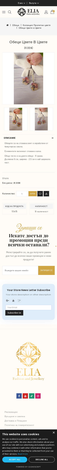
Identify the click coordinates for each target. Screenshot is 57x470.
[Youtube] (13, 300)
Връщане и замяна (15, 416)
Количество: (8, 193)
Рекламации (11, 411)
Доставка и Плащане (16, 420)
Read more (23, 454)
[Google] (7, 300)
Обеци (15, 25)
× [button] (53, 433)
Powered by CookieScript (28, 467)
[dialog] (28, 449)
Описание (10, 138)
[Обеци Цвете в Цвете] (28, 78)
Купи (32, 193)
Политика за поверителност (19, 425)
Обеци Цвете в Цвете (30, 27)
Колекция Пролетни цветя (37, 25)
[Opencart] (19, 300)
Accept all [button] (15, 459)
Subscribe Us (14, 312)
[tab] (28, 138)
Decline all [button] (42, 459)
